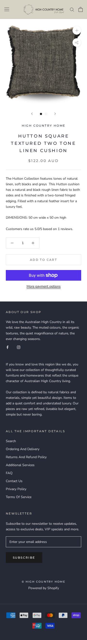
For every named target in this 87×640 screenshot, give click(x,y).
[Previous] (32, 114)
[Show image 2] (46, 114)
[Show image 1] (41, 114)
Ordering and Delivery (22, 449)
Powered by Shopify (43, 588)
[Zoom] (76, 30)
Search (11, 441)
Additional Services (20, 465)
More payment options (44, 286)
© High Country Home (43, 581)
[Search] (72, 9)
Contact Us (14, 481)
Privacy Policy (16, 489)
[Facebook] (7, 347)
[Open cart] (81, 9)
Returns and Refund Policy (26, 457)
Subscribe (24, 557)
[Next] (55, 114)
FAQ (9, 473)
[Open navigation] (6, 9)
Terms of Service (18, 497)
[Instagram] (18, 347)
